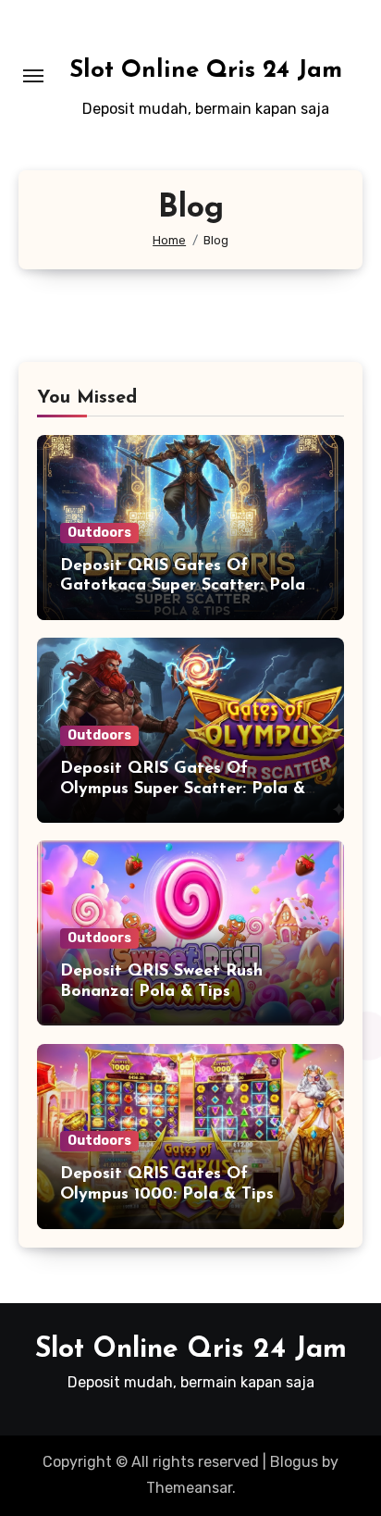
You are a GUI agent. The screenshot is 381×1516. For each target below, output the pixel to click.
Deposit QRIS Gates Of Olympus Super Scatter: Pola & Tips (182, 789)
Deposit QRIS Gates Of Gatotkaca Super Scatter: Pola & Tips (182, 586)
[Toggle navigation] (33, 76)
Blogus (294, 1462)
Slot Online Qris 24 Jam (205, 70)
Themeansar (189, 1488)
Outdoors (99, 533)
